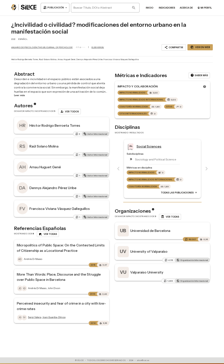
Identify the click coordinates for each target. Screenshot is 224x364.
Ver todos (69, 111)
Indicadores (167, 7)
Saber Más (199, 75)
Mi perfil (204, 7)
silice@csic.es (143, 360)
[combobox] (55, 7)
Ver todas (170, 217)
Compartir (173, 47)
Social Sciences (148, 146)
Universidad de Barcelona (150, 231)
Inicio (149, 7)
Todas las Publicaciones (179, 192)
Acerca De (186, 7)
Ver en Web (200, 47)
